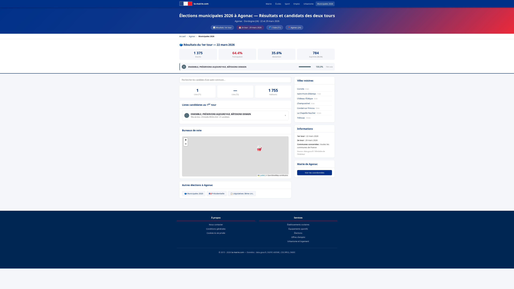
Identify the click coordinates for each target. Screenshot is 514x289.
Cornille (303, 89)
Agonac (192, 36)
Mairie (269, 4)
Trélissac (304, 118)
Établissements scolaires (298, 224)
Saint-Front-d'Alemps (309, 93)
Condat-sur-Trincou (308, 108)
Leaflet (262, 175)
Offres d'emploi (298, 237)
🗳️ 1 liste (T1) (275, 27)
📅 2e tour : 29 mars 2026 (250, 27)
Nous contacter (216, 224)
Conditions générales (216, 229)
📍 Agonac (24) (294, 27)
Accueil (182, 36)
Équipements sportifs (298, 229)
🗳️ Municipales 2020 (193, 193)
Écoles (278, 4)
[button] (259, 149)
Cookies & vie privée (216, 233)
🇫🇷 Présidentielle (216, 193)
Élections (298, 233)
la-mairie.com (237, 252)
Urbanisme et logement (298, 241)
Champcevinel (306, 103)
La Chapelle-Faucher (309, 113)
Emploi (297, 4)
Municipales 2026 (325, 4)
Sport (287, 4)
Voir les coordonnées (314, 172)
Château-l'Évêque (307, 98)
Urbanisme (308, 4)
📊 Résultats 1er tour (222, 27)
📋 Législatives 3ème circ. (242, 193)
